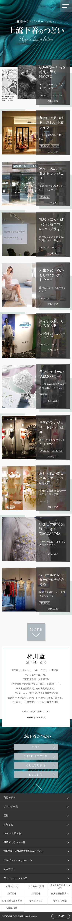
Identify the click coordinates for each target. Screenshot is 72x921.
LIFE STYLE (36, 756)
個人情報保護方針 (60, 893)
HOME (60, 916)
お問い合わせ (12, 886)
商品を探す (10, 797)
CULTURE (36, 765)
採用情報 (36, 893)
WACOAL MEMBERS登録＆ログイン (24, 851)
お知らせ (8, 824)
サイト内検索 (60, 900)
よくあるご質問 (36, 886)
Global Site (12, 908)
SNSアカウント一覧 (14, 842)
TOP (36, 216)
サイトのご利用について (60, 886)
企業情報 (12, 893)
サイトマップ (36, 900)
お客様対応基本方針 (12, 900)
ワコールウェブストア (16, 878)
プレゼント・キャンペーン (18, 860)
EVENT (36, 775)
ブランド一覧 (11, 806)
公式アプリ (10, 869)
